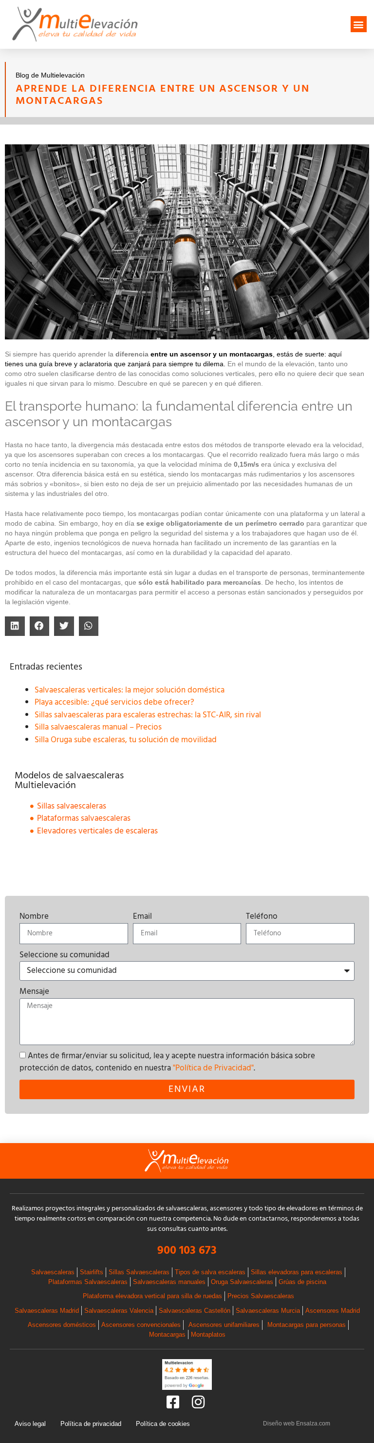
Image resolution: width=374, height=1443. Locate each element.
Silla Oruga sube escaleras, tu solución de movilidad (126, 740)
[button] (359, 24)
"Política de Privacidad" (213, 1068)
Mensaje (34, 992)
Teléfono (262, 916)
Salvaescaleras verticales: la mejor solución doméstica (129, 690)
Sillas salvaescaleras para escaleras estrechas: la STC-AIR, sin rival (148, 715)
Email (142, 916)
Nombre (34, 916)
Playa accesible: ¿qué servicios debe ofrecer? (114, 702)
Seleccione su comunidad (64, 955)
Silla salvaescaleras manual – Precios (98, 727)
